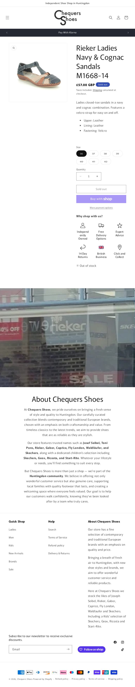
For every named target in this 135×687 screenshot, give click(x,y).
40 (83, 162)
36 (83, 154)
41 (95, 162)
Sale (11, 569)
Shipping (97, 89)
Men (11, 537)
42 (107, 162)
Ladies (12, 529)
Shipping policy (115, 678)
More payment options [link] (101, 207)
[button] (7, 18)
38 (107, 154)
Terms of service (97, 678)
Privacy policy (78, 678)
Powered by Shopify (42, 678)
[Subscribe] (68, 649)
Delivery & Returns (59, 553)
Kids (11, 545)
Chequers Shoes (25, 678)
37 (95, 154)
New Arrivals (16, 553)
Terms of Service (57, 537)
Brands (13, 561)
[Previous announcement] (7, 32)
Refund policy (56, 545)
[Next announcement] (128, 32)
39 (119, 154)
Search (52, 529)
